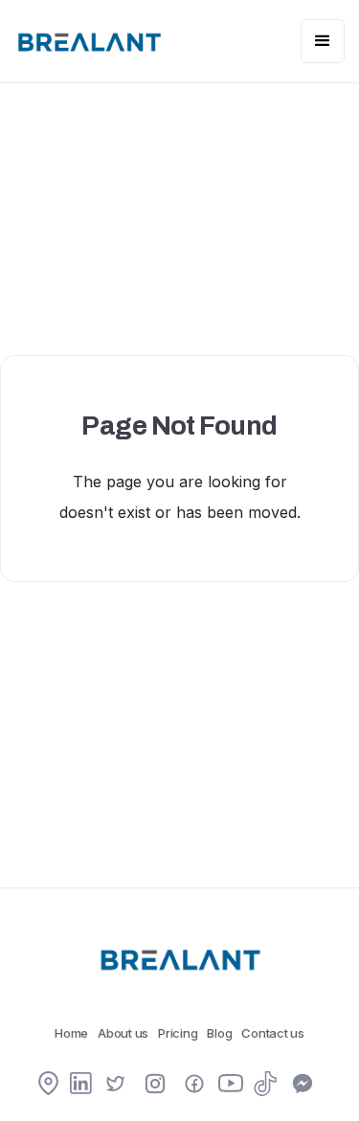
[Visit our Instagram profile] (155, 1085)
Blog (219, 1033)
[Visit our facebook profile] (194, 1085)
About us (123, 1033)
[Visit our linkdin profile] (81, 1084)
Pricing (177, 1033)
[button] (323, 41)
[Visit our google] (48, 1085)
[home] (88, 41)
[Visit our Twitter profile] (115, 1085)
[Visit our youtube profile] (230, 1088)
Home (71, 1033)
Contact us (272, 1033)
